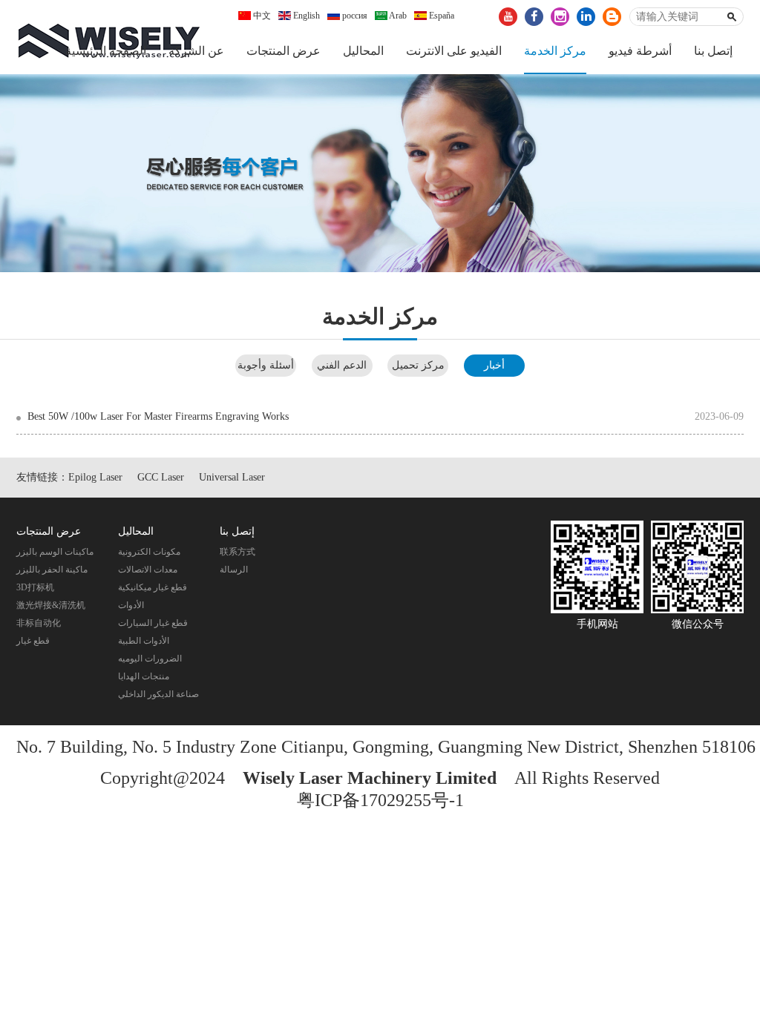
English (305, 15)
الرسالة (234, 569)
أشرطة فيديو (640, 50)
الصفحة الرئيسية (105, 50)
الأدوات (131, 605)
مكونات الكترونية (149, 552)
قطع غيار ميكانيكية (152, 587)
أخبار (494, 365)
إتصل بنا (713, 50)
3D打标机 (35, 587)
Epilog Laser (95, 477)
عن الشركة (196, 50)
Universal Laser (232, 477)
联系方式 (237, 552)
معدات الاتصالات (147, 569)
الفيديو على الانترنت (454, 50)
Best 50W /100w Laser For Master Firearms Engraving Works (158, 416)
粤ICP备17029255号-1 (380, 800)
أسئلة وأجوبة (266, 365)
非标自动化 (38, 623)
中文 (261, 15)
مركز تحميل (418, 365)
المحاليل (363, 50)
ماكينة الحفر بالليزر (52, 569)
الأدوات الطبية (143, 641)
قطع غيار (33, 641)
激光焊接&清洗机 (50, 605)
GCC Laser (160, 477)
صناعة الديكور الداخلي (158, 694)
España (440, 15)
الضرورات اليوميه (150, 658)
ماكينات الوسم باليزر (55, 552)
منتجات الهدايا (143, 676)
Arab (397, 15)
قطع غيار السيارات (153, 623)
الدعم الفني (342, 365)
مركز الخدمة (555, 50)
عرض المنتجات (283, 50)
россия (353, 15)
